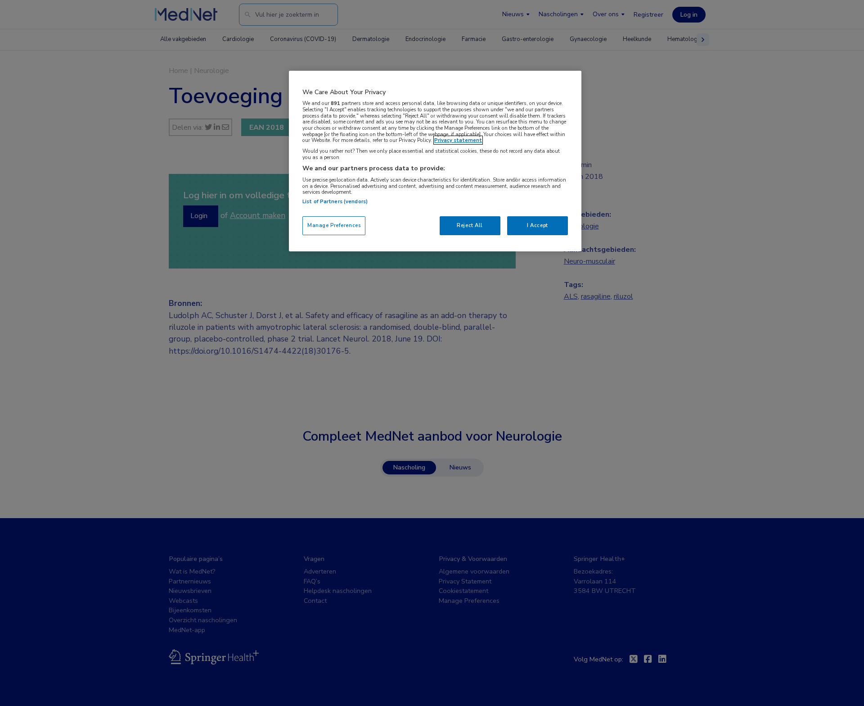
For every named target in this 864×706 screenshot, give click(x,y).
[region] (435, 161)
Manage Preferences (333, 225)
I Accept (537, 225)
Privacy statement (458, 140)
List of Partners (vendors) (335, 201)
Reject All (470, 225)
